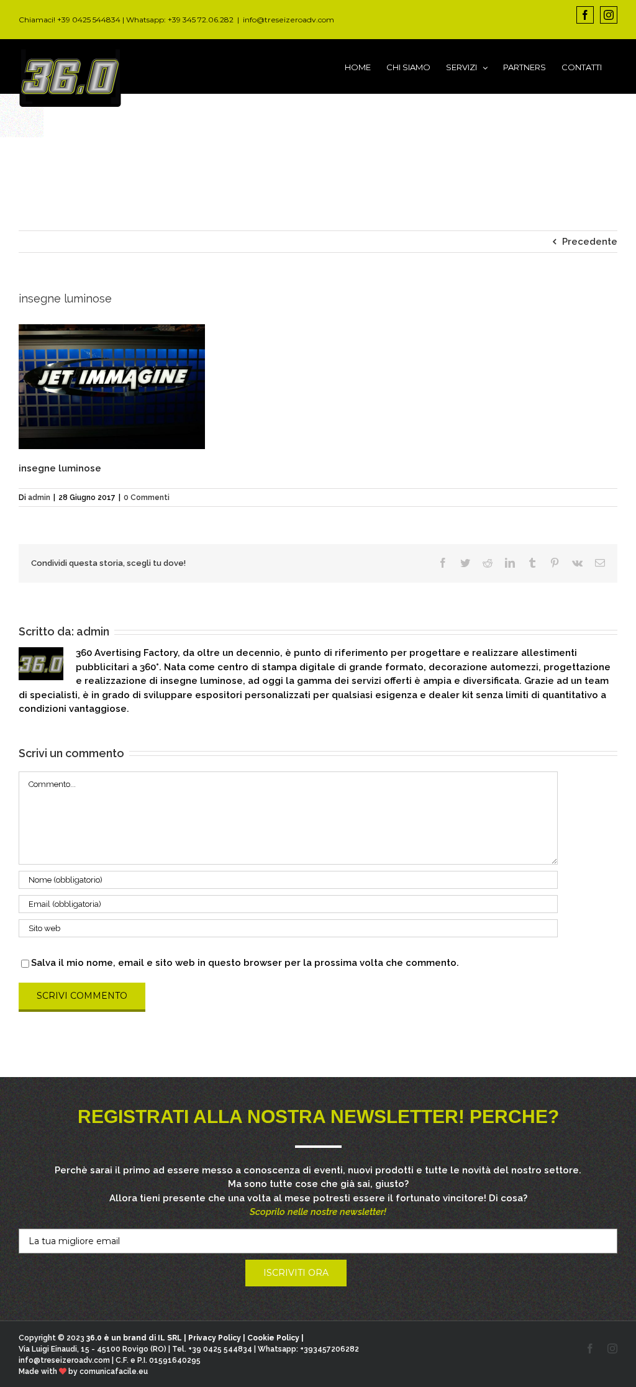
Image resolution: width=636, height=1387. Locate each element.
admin (39, 497)
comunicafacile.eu (114, 1371)
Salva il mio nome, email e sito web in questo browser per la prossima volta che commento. (245, 962)
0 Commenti (147, 497)
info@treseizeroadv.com (288, 19)
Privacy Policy (214, 1338)
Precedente (589, 241)
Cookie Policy (273, 1338)
